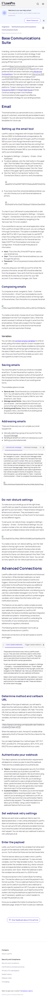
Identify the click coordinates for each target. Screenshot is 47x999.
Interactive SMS (8, 90)
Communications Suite (10, 30)
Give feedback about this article (25, 920)
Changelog (5, 982)
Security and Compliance (10, 963)
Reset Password (32, 20)
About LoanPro (7, 954)
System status (7, 974)
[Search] (38, 4)
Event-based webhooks (14, 645)
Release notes (7, 978)
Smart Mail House (25, 90)
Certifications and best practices (13, 967)
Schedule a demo (26, 991)
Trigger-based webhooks (33, 645)
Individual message (30, 447)
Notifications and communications (24, 27)
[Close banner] (43, 20)
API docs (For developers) (10, 970)
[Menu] (43, 4)
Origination (5, 27)
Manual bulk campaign (13, 447)
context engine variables (25, 341)
